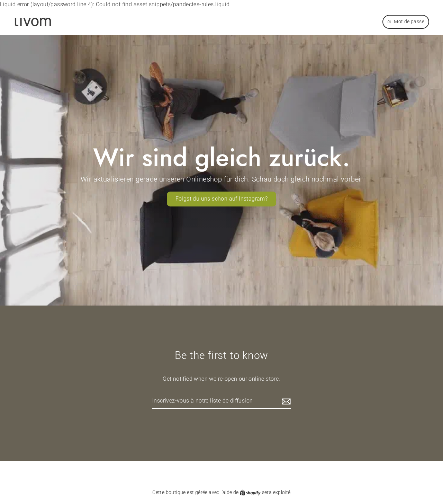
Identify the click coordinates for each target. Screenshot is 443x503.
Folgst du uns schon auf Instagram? (221, 198)
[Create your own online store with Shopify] (251, 492)
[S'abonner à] (285, 401)
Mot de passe (409, 21)
